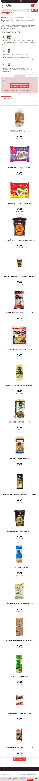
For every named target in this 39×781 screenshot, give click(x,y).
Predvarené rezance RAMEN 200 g (18, 40)
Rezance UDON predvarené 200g (17, 68)
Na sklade (8, 80)
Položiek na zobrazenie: (19, 86)
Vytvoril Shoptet (20, 777)
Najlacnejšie (17, 95)
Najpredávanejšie (9, 98)
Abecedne (6, 95)
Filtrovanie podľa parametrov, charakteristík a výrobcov (18, 91)
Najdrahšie (28, 95)
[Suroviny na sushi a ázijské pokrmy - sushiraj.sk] (6, 5)
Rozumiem (30, 779)
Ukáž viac (18, 76)
